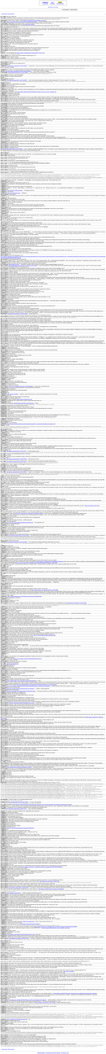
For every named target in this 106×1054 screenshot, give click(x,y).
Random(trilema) (41, 1052)
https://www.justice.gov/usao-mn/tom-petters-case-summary (20, 688)
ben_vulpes (3, 16)
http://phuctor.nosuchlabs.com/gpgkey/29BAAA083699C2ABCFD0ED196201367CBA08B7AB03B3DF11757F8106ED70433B (35, 794)
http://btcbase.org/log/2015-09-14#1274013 (30, 924)
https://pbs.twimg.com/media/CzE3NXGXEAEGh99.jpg (18, 71)
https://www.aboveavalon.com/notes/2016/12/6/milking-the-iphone (22, 21)
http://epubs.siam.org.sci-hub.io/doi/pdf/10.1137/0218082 (45, 590)
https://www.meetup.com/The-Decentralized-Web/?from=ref (27, 658)
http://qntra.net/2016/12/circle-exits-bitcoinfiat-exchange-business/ (20, 19)
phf (1, 148)
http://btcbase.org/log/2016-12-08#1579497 (19, 887)
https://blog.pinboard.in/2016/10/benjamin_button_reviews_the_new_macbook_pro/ (37, 91)
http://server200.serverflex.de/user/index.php (17, 1019)
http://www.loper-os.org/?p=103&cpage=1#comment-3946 (28, 513)
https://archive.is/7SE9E (12, 394)
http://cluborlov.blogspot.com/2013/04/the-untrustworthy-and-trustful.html (24, 596)
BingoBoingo (4, 20)
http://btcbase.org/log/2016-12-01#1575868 (46, 1002)
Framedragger (4, 23)
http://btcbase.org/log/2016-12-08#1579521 (19, 938)
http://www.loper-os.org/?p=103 (92, 505)
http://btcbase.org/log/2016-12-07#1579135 (16, 451)
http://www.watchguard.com (13, 193)
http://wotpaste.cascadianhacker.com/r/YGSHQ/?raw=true (25, 161)
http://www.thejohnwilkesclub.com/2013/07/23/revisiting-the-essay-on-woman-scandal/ (37, 684)
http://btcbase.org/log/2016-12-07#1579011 (49, 881)
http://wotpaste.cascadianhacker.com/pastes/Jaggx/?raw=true (20, 934)
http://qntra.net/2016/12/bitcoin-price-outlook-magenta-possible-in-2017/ (21, 986)
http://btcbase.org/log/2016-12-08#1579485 (18, 802)
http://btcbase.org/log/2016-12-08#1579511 (17, 808)
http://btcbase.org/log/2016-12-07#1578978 (16, 459)
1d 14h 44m (45, 3)
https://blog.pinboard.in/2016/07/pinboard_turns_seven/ (21, 702)
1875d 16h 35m (60, 3)
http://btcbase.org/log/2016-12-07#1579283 (17, 542)
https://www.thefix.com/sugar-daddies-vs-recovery (34, 20)
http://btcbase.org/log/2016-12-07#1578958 (17, 313)
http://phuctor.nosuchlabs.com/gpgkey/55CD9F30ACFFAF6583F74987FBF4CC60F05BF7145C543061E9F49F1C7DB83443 (34, 59)
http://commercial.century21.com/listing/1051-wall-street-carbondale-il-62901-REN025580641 (55, 926)
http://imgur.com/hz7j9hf (28, 404)
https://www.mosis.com (28, 921)
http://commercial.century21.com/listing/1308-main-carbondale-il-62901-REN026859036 (42, 866)
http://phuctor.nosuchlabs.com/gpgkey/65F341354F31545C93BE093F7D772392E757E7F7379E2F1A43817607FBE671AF (33, 174)
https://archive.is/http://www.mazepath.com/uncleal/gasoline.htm (21, 680)
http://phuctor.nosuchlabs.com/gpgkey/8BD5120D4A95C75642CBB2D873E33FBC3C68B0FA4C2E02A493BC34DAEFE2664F (35, 783)
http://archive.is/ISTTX (14, 264)
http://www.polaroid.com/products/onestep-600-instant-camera (21, 691)
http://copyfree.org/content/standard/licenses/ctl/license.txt (20, 522)
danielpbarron (4, 802)
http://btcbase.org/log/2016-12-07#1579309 (19, 535)
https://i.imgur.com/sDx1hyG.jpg (24, 399)
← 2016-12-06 (4, 13)
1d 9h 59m (52, 3)
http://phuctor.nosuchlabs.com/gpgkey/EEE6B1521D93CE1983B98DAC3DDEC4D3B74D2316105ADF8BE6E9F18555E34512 (35, 786)
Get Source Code (65, 1052)
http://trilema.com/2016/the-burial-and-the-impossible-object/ (18, 417)
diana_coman (4, 155)
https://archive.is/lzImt (29, 24)
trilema (60, 2)
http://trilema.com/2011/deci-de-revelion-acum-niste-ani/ (51, 889)
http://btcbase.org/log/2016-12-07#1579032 (16, 461)
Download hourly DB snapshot (53, 1052)
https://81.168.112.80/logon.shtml (14, 190)
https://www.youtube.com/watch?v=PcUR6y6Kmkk (21, 386)
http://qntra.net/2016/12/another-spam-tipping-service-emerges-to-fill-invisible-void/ (24, 317)
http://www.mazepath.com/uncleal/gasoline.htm (44, 635)
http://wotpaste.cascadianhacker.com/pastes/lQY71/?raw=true (31, 52)
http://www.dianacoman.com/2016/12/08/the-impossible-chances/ (19, 706)
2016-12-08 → (11, 13)
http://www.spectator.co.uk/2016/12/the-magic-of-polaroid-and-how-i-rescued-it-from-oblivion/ (28, 686)
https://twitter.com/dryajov (12, 663)
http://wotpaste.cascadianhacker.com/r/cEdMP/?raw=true (25, 171)
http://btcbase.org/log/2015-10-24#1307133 (24, 403)
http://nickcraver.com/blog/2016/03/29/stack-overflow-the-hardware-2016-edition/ (27, 999)
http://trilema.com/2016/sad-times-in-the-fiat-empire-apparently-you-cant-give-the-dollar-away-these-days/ (29, 102)
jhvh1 (2, 54)
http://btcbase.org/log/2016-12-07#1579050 (16, 471)
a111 (2, 68)
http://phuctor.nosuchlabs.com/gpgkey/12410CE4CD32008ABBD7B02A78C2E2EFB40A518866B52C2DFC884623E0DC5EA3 (35, 796)
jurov (2, 25)
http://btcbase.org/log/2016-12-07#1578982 (18, 72)
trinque (2, 365)
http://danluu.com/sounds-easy (14, 892)
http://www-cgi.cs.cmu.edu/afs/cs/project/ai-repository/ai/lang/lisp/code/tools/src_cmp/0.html (36, 562)
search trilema (66, 9)
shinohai (3, 37)
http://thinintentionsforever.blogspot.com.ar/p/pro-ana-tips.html (23, 265)
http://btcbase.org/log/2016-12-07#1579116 (77, 603)
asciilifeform (45, 2)
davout (2, 76)
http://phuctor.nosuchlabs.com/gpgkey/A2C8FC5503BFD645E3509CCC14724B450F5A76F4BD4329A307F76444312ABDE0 (34, 177)
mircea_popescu (4, 24)
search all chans (73, 9)
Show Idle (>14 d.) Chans (53, 7)
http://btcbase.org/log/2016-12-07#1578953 (17, 65)
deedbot (2, 19)
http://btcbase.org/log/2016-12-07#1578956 (17, 80)
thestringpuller (4, 434)
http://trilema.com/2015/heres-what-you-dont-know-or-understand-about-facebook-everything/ (75, 993)
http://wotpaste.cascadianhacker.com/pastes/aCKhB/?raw (21, 828)
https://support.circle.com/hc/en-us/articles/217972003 (19, 767)
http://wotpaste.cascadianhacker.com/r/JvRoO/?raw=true (17, 156)
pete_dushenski (4, 264)
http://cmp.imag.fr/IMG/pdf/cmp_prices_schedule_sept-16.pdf (56, 927)
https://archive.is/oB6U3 (68, 971)
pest (52, 2)
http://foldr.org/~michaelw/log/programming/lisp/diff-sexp (50, 561)
